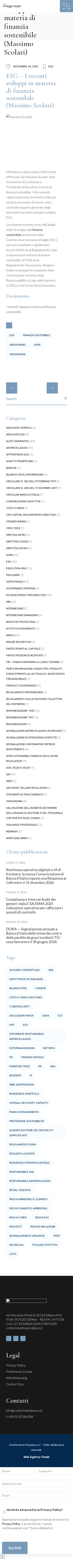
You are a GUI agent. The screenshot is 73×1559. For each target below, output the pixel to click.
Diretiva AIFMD (16, 534)
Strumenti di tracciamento (24, 794)
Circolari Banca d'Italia (22, 494)
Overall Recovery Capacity (29, 1102)
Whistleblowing (17, 838)
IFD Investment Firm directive (26, 595)
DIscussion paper (21, 1015)
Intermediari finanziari (22, 615)
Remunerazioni (16, 724)
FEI (11, 1057)
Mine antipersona (21, 1084)
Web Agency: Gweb (36, 1457)
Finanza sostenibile (36, 335)
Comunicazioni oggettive (23, 501)
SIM (8, 774)
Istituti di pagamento (20, 628)
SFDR (37, 344)
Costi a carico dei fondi (25, 997)
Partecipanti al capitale (23, 648)
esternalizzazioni (21, 1048)
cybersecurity (19, 1006)
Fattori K (49, 1048)
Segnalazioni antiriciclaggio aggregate (34, 730)
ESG (50, 66)
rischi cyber (18, 1217)
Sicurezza (16, 1244)
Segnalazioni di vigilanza (27, 1235)
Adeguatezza (15, 434)
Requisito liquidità (22, 1153)
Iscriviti (15, 1548)
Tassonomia (17, 354)
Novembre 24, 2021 (25, 66)
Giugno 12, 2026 (16, 892)
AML (51, 970)
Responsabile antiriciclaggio (29, 1180)
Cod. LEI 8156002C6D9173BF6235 (31, 1324)
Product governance (21, 685)
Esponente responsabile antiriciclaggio (26, 1036)
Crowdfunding (16, 521)
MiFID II (10, 635)
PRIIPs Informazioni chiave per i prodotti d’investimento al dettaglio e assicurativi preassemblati (35, 673)
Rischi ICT (15, 1226)
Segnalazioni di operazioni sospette (31, 737)
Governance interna (20, 588)
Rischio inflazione (43, 1226)
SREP (9, 781)
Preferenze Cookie (19, 1371)
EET (60, 1015)
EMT (11, 1024)
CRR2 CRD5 (13, 528)
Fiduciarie (13, 575)
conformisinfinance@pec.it (24, 1328)
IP (31, 1075)
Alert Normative (17, 441)
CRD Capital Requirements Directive (31, 514)
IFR (40, 1066)
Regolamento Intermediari (24, 692)
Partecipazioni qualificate (24, 655)
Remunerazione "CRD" (20, 710)
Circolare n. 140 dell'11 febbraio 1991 (31, 481)
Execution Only (17, 568)
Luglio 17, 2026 (16, 862)
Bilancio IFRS (18, 988)
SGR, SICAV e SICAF (18, 767)
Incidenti (15, 1075)
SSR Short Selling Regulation (26, 787)
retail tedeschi (20, 1190)
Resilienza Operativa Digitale (29, 1162)
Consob (40, 988)
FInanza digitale (32, 1057)
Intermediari (14, 608)
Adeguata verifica (19, 427)
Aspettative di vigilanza (26, 979)
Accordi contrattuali (24, 970)
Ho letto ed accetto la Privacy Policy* (35, 1510)
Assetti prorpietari (19, 461)
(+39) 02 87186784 (19, 1416)
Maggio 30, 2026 (17, 921)
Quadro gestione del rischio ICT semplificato (31, 1133)
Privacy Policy (15, 1365)
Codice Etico (15, 1384)
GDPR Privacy (15, 581)
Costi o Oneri (15, 508)
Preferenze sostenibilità (26, 1121)
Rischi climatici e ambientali (28, 1208)
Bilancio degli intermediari (24, 474)
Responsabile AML (21, 1171)
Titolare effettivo (45, 1244)
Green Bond (17, 344)
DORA (9, 554)
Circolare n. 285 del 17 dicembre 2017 (31, 488)
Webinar (11, 831)
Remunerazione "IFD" (20, 717)
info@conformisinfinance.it (24, 1410)
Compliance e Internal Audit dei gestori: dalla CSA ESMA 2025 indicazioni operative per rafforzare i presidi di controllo (34, 905)
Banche (11, 467)
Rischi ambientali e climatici (28, 1199)
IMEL (9, 601)
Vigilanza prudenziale (22, 824)
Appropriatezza (17, 454)
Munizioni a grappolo (24, 1093)
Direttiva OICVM (16, 548)
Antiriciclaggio (17, 447)
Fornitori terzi (19, 1066)
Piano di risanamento (24, 1112)
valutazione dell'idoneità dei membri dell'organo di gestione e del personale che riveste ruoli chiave (34, 813)
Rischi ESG (42, 1217)
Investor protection (20, 621)
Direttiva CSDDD (17, 541)
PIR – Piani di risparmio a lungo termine (33, 662)
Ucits (13, 1254)
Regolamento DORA (22, 1144)
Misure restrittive (18, 641)
